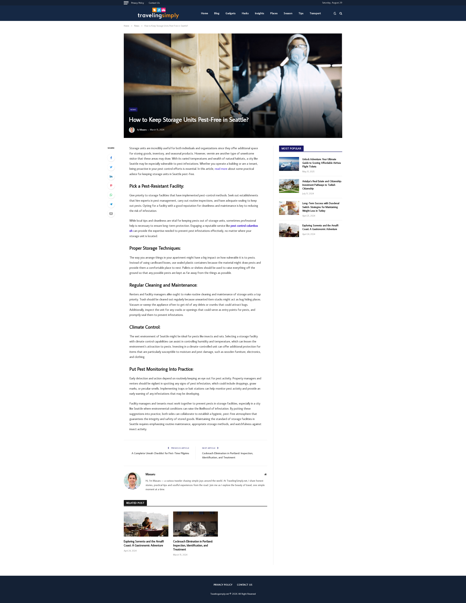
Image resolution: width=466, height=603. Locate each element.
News (133, 109)
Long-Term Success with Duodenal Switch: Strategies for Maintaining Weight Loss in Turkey (320, 207)
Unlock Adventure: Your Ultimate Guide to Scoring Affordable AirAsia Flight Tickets (321, 163)
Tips (301, 13)
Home (204, 13)
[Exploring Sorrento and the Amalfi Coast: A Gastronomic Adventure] (146, 524)
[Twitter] (111, 167)
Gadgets (231, 13)
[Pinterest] (111, 185)
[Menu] (126, 2)
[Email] (111, 213)
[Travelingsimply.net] (159, 13)
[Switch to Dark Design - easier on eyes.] (335, 13)
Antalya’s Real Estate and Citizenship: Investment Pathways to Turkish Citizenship (322, 185)
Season (288, 13)
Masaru (143, 129)
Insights (259, 13)
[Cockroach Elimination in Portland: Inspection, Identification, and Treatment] (195, 524)
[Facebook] (111, 157)
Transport (315, 13)
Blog (216, 13)
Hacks (245, 13)
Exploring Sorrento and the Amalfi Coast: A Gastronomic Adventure (144, 543)
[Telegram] (111, 204)
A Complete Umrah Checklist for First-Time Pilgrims (160, 453)
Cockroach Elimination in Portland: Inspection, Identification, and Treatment (193, 545)
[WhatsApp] (111, 195)
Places (274, 13)
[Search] (340, 13)
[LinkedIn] (111, 176)
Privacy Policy (137, 2)
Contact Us (154, 2)
